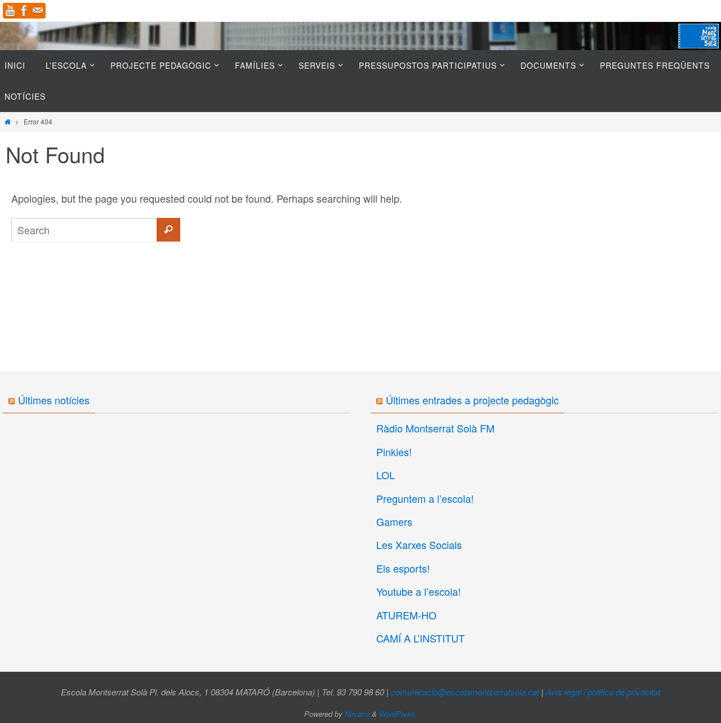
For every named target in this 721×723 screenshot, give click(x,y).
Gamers (394, 521)
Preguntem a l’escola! (425, 498)
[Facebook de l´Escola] (24, 11)
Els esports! (403, 568)
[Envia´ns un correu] (38, 11)
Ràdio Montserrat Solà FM (435, 428)
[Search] (168, 230)
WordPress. (398, 713)
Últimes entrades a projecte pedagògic (472, 399)
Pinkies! (394, 451)
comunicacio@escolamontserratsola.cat (465, 692)
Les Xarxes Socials (419, 544)
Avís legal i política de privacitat (603, 692)
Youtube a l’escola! (418, 591)
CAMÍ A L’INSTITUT (420, 638)
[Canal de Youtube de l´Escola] (11, 11)
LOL (385, 474)
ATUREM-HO (406, 615)
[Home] (7, 121)
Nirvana (357, 713)
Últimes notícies (54, 399)
